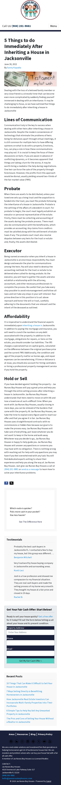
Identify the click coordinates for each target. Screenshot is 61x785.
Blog (33, 734)
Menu (53, 26)
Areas (12, 734)
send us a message (30, 469)
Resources (22, 734)
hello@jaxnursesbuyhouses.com (17, 778)
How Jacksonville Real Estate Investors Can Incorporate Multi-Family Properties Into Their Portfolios (29, 703)
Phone (10, 638)
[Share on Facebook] (6, 483)
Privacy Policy (45, 734)
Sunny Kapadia (14, 67)
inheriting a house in (32, 325)
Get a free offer (46, 616)
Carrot (48, 781)
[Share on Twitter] (11, 483)
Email (10, 649)
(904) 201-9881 (21, 26)
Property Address (16, 628)
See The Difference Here (30, 521)
